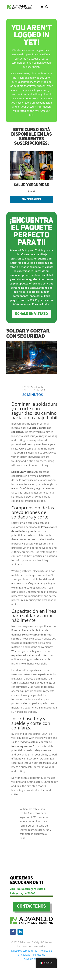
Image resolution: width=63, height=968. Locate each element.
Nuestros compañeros (24, 950)
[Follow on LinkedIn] (20, 932)
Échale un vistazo (31, 314)
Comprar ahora (31, 199)
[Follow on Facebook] (13, 932)
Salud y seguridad (31, 185)
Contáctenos (31, 906)
